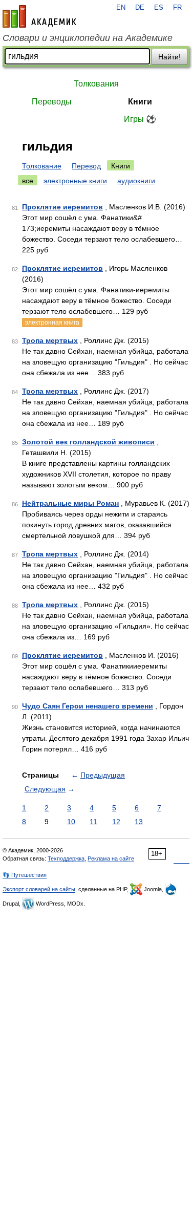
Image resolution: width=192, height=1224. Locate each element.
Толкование (41, 166)
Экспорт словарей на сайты (39, 889)
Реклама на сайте (111, 858)
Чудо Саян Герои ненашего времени (87, 706)
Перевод (86, 166)
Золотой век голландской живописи (88, 442)
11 (93, 822)
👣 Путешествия (25, 875)
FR (177, 7)
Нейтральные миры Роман (70, 503)
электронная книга (52, 322)
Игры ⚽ (140, 119)
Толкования (96, 83)
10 (71, 822)
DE (139, 7)
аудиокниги (136, 181)
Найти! (169, 57)
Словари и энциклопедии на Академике (88, 38)
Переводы (52, 101)
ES (158, 7)
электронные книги (75, 181)
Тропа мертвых (50, 340)
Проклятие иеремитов (62, 207)
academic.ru (39, 16)
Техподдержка (66, 858)
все (27, 181)
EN (120, 7)
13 (139, 822)
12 (116, 822)
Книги (140, 101)
